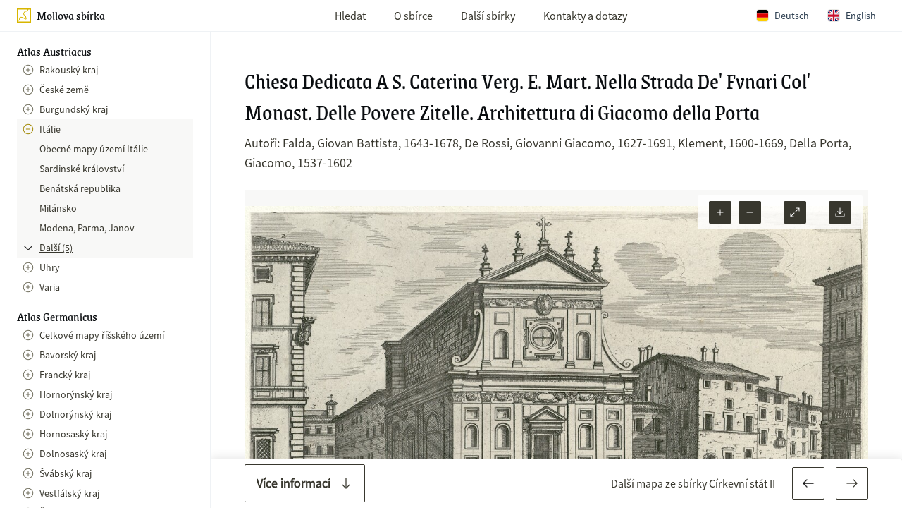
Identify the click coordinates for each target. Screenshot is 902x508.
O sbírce (413, 15)
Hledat (350, 15)
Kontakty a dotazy (585, 15)
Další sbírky (488, 15)
